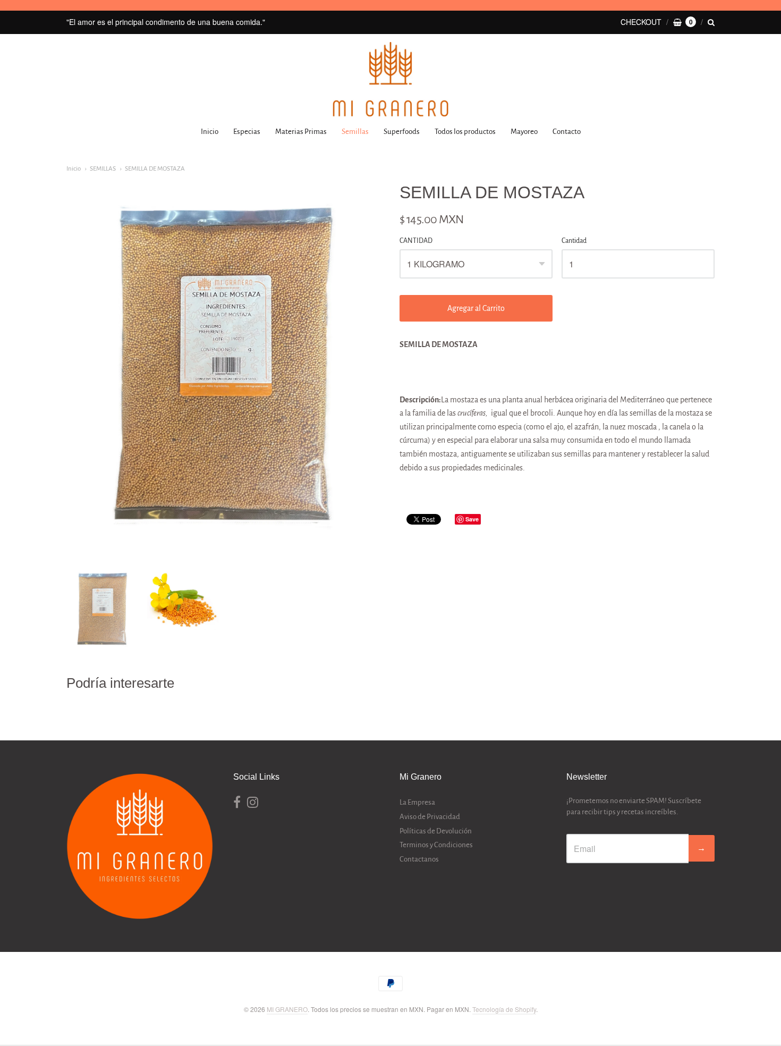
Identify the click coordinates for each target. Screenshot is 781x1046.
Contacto (567, 132)
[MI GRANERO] (390, 79)
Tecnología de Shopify (504, 1009)
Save (472, 519)
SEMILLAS (103, 168)
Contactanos (419, 859)
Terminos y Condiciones (436, 845)
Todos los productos (465, 132)
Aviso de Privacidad (430, 817)
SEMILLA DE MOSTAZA (155, 168)
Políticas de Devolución (436, 831)
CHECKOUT (641, 21)
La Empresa (417, 802)
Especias (246, 132)
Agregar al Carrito (476, 308)
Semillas (355, 132)
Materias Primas (301, 132)
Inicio (209, 132)
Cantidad (574, 240)
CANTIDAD (416, 240)
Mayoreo (524, 132)
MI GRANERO (287, 1009)
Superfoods (402, 132)
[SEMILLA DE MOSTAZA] (102, 609)
